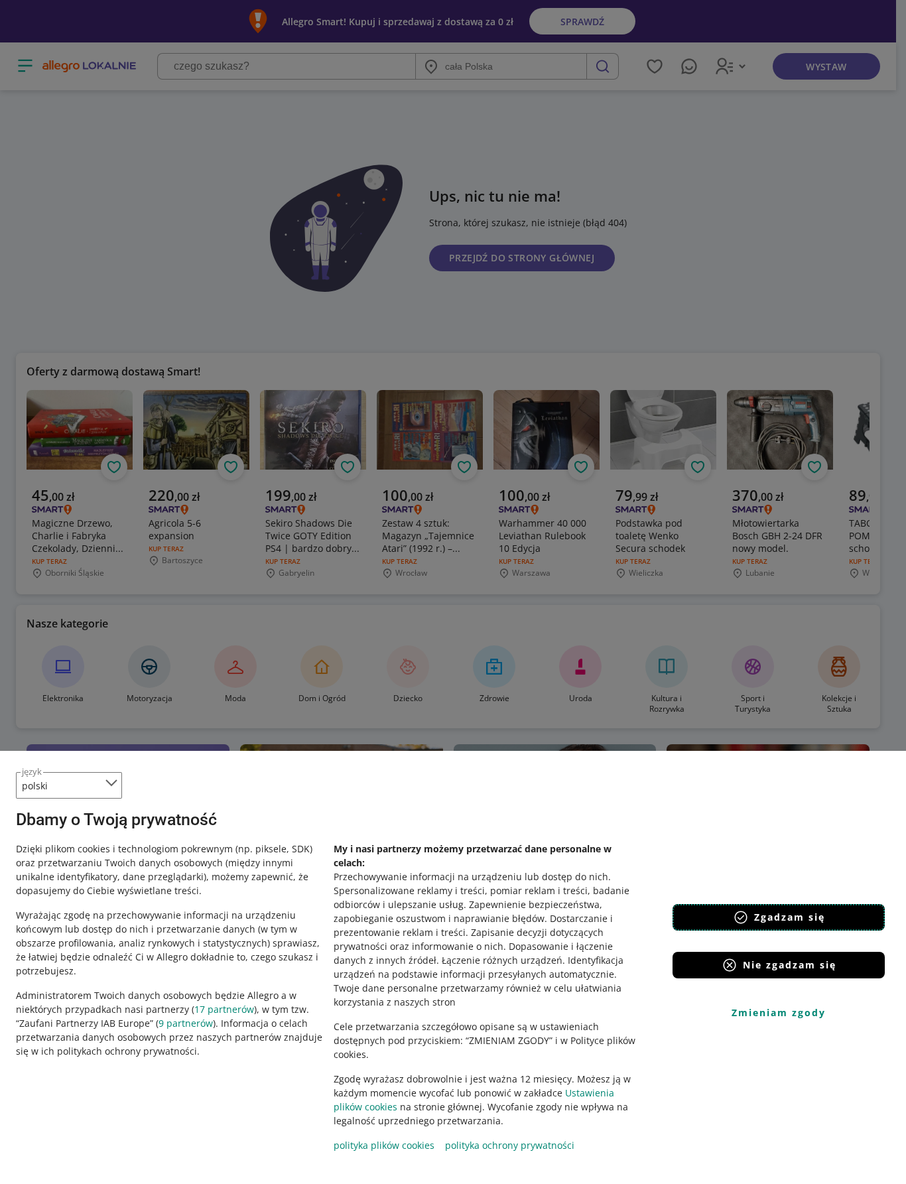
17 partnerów (224, 1009)
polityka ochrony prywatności (509, 1145)
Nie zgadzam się (789, 964)
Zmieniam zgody (779, 1012)
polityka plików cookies (384, 1145)
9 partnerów (186, 1023)
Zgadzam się (789, 917)
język (32, 771)
